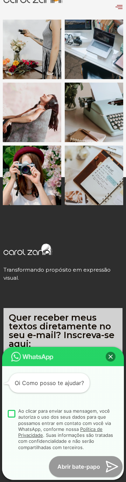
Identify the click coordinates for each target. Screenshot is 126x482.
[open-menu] (119, 7)
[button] (110, 357)
